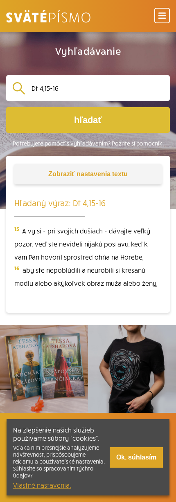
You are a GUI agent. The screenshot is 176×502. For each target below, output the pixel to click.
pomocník (149, 143)
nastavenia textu (88, 173)
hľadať (88, 120)
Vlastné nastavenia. (42, 485)
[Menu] (162, 16)
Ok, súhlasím (136, 457)
